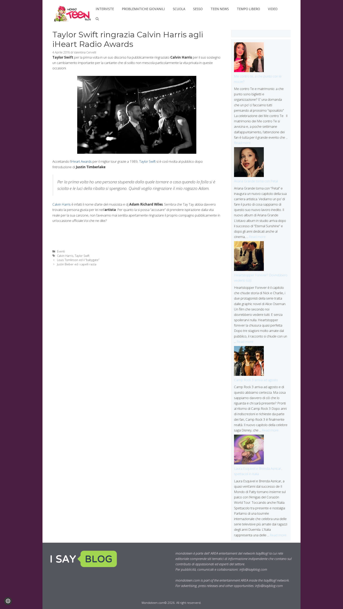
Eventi (61, 251)
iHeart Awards (81, 161)
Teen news (220, 9)
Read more (242, 142)
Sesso (198, 9)
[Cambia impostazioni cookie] (8, 601)
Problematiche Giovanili (143, 9)
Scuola (179, 9)
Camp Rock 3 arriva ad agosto (256, 380)
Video (272, 9)
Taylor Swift (147, 161)
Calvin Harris (61, 204)
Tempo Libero (248, 9)
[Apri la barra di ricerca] (97, 19)
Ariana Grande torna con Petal (256, 181)
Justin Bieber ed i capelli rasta (76, 264)
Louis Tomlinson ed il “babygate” (78, 260)
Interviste (105, 9)
